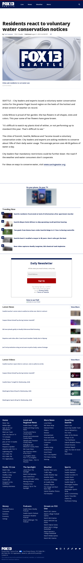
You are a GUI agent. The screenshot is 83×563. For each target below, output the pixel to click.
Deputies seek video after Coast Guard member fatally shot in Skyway (24, 338)
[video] (75, 366)
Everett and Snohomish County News (30, 437)
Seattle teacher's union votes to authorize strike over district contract (24, 311)
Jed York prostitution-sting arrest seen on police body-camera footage (25, 347)
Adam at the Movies (71, 435)
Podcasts (27, 506)
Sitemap (46, 459)
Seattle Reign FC (70, 482)
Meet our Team (7, 432)
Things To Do (69, 437)
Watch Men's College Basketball (51, 528)
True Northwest (70, 440)
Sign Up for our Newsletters (7, 429)
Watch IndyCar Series (51, 525)
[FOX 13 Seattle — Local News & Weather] (9, 4)
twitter (76, 548)
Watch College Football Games (51, 515)
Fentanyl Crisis (28, 484)
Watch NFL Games (50, 511)
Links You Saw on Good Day (72, 450)
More (49, 4)
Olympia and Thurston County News (30, 441)
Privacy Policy (43, 290)
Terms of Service (43, 292)
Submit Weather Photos (72, 442)
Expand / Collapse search (79, 4)
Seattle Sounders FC (71, 475)
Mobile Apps (6, 425)
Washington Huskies (71, 484)
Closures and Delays (50, 480)
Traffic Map (48, 472)
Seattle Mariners (70, 472)
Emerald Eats (6, 477)
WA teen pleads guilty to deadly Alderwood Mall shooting (21, 329)
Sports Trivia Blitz (70, 496)
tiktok (68, 548)
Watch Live (68, 425)
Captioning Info (7, 451)
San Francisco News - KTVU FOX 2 (30, 452)
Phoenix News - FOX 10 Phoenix (31, 461)
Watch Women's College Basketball (50, 532)
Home (5, 420)
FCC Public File (7, 454)
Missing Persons (28, 481)
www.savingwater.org (54, 164)
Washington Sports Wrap (71, 490)
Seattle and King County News (31, 429)
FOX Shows (6, 439)
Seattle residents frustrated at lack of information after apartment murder (43, 214)
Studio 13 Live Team (9, 472)
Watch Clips (6, 470)
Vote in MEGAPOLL (71, 430)
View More (75, 307)
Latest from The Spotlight (28, 471)
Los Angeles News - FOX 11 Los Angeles (29, 457)
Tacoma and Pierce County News (29, 433)
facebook (64, 548)
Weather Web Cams (50, 470)
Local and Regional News (30, 421)
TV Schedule (6, 437)
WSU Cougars (69, 487)
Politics (46, 430)
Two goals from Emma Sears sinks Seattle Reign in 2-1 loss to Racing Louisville (44, 230)
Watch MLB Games (50, 518)
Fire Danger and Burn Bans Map (51, 488)
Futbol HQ (68, 498)
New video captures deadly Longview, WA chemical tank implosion (39, 246)
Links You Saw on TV (9, 434)
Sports (68, 467)
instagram (60, 548)
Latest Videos (8, 359)
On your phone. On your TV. (37, 187)
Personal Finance (8, 509)
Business (5, 514)
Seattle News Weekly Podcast (30, 510)
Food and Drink (49, 437)
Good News (48, 452)
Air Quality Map (49, 482)
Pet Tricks (68, 433)
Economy (5, 516)
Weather (48, 467)
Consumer (47, 442)
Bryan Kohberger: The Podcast (30, 521)
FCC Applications (7, 459)
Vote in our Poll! (32, 300)
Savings (4, 519)
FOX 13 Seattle (19, 34)
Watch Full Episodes (29, 474)
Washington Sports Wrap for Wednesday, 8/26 (17, 400)
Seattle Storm (69, 477)
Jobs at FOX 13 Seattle (9, 442)
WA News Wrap (49, 425)
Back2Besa (68, 454)
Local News (48, 423)
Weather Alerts (49, 477)
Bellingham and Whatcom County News (31, 446)
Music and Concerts (50, 440)
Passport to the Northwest (7, 483)
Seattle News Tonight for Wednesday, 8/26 (16, 382)
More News (49, 420)
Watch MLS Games (50, 538)
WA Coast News (28, 449)
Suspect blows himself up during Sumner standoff (18, 320)
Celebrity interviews (8, 486)
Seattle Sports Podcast (30, 513)
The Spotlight (29, 467)
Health (46, 445)
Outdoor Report (70, 447)
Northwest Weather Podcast (29, 516)
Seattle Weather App (50, 475)
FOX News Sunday (50, 457)
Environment (48, 450)
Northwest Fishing (71, 501)
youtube (56, 548)
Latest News (8, 307)
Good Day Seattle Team (73, 428)
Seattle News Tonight (30, 425)
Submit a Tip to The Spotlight (29, 487)
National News (49, 428)
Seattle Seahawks (70, 470)
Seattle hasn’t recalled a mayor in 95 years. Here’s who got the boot (40, 238)
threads (72, 548)
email (79, 548)
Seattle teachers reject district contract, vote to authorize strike (23, 364)
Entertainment (48, 435)
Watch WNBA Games (51, 536)
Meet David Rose (29, 477)
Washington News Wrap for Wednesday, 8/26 (16, 391)
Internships (6, 444)
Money (5, 506)
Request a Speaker (8, 447)
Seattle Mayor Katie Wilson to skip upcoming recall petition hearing (40, 222)
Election (46, 433)
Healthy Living (48, 447)
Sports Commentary (71, 494)
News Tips (5, 423)
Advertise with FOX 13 (9, 449)
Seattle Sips (6, 480)
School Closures (70, 445)
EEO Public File (7, 456)
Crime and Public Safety (31, 479)
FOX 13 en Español (50, 455)
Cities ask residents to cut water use (16, 83)
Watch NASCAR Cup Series (50, 521)
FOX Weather (48, 494)
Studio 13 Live (8, 467)
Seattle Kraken (69, 480)
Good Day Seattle (69, 421)
